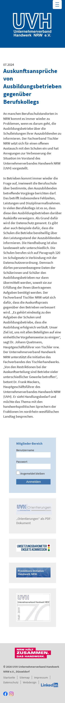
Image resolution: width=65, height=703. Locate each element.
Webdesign (29, 682)
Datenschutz (10, 682)
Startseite (9, 677)
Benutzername (25, 450)
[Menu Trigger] (57, 4)
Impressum (41, 677)
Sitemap (25, 677)
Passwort (21, 461)
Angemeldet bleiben (32, 473)
